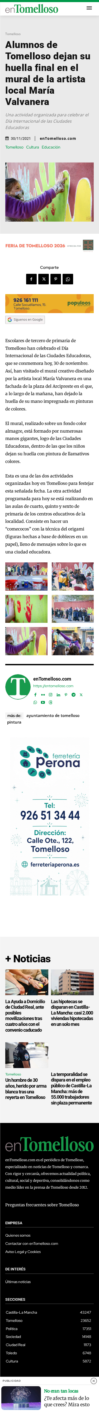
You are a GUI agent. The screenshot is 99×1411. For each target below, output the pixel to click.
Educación (51, 147)
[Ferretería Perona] (49, 894)
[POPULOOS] (49, 311)
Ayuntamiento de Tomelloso (52, 715)
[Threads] (51, 701)
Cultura (32, 147)
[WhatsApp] (68, 279)
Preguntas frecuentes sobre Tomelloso (42, 1204)
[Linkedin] (58, 694)
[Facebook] (31, 279)
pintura (14, 722)
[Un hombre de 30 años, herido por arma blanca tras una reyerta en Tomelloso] (26, 1055)
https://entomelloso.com (53, 686)
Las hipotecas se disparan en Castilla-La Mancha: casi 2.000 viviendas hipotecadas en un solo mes (72, 1013)
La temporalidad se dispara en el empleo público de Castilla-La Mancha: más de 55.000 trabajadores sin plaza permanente (71, 1089)
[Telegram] (74, 694)
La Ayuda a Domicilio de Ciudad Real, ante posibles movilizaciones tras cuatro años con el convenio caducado (25, 1016)
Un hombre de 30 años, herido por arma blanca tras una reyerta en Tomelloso (25, 1088)
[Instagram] (51, 694)
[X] (43, 279)
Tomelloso (13, 34)
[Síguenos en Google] (25, 329)
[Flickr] (43, 694)
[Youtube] (43, 701)
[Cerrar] (94, 1381)
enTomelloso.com (58, 138)
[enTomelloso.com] (18, 689)
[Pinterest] (55, 279)
